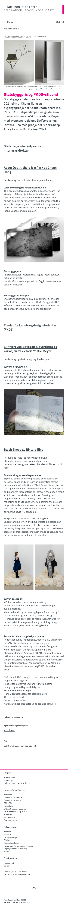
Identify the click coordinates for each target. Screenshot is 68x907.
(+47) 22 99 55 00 (19, 872)
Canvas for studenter (13, 798)
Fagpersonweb (10, 820)
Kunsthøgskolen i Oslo (12, 900)
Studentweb (9, 818)
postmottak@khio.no (20, 875)
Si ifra (6, 852)
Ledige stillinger (11, 837)
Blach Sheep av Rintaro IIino (23, 449)
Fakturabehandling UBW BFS (16, 812)
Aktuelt (28, 36)
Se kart (7, 866)
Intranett (8, 795)
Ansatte (7, 835)
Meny (10, 22)
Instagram (10, 781)
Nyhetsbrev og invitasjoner (18, 783)
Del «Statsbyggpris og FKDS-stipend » (20, 746)
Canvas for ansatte (12, 800)
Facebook (10, 778)
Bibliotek (8, 840)
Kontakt (7, 832)
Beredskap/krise (11, 843)
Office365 (8, 803)
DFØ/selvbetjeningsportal (15, 809)
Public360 (8, 815)
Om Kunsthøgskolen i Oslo (13, 36)
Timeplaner (9, 806)
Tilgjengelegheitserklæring (15, 849)
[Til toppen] (34, 887)
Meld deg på (9, 730)
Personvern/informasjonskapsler (18, 846)
